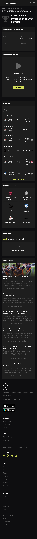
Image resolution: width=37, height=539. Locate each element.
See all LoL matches (18, 179)
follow (6, 453)
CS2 (4, 496)
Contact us (6, 424)
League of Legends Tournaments (13, 10)
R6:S (4, 509)
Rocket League (8, 515)
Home (3, 8)
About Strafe (7, 421)
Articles (5, 485)
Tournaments (7, 470)
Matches (6, 467)
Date (21, 36)
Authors (5, 482)
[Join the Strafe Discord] (4, 455)
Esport (5, 36)
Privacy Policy (7, 437)
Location (5, 43)
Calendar (18, 87)
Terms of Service (8, 440)
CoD (4, 512)
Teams (5, 473)
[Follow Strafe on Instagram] (15, 455)
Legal (5, 434)
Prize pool (23, 43)
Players (5, 476)
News (5, 479)
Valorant (6, 506)
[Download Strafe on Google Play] (18, 410)
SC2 (4, 518)
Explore (6, 463)
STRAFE (5, 389)
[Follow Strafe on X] (7, 455)
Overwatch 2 (7, 522)
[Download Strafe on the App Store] (18, 406)
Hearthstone (7, 525)
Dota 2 (5, 503)
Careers (5, 427)
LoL (4, 500)
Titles (5, 493)
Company (6, 418)
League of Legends (13, 8)
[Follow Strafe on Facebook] (11, 455)
